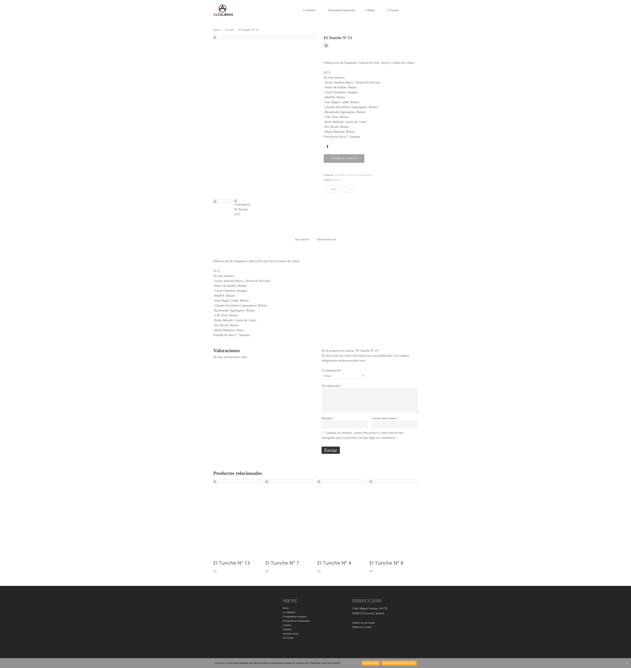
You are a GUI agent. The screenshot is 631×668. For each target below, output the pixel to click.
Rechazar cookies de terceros (399, 663)
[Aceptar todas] (627, 663)
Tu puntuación (332, 370)
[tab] (302, 240)
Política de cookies (362, 627)
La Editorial (309, 10)
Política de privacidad (363, 622)
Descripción (302, 239)
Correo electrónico (385, 418)
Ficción (229, 29)
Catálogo (370, 10)
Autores (287, 625)
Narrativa (368, 175)
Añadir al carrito (344, 158)
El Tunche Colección (344, 175)
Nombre (328, 418)
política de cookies (350, 663)
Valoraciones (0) (326, 239)
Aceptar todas (370, 663)
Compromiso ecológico (295, 616)
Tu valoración (332, 385)
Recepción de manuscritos (341, 10)
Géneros (287, 629)
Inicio (216, 29)
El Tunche (393, 10)
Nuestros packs (291, 633)
